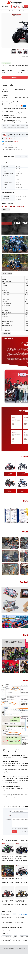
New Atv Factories (7, 936)
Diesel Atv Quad (16, 940)
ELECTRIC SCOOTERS (6, 922)
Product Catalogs (22, 914)
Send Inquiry (14, 77)
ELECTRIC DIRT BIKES (20, 917)
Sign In (3, 149)
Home (2, 10)
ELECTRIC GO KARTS (20, 920)
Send (14, 831)
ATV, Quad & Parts (22, 10)
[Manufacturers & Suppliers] (14, 2)
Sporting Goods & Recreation (11, 10)
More (2, 943)
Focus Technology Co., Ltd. (18, 948)
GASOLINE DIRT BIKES (6, 917)
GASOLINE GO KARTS (6, 920)
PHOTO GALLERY (19, 922)
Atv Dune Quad (6, 940)
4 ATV (15, 936)
